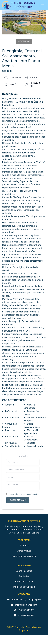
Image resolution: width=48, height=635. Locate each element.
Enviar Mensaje (18, 500)
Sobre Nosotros (24, 570)
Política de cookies (24, 581)
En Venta (24, 545)
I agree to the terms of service (24, 494)
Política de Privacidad (24, 586)
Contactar (24, 576)
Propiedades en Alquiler (24, 556)
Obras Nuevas (24, 550)
